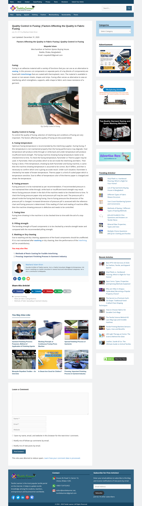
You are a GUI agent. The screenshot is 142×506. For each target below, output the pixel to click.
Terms (56, 2)
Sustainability (66, 14)
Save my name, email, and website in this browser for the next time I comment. (46, 435)
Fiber (12, 14)
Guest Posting (37, 2)
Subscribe (99, 493)
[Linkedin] (19, 278)
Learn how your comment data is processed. (62, 458)
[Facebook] (15, 278)
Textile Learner (68, 504)
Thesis (76, 14)
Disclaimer (65, 2)
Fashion (43, 14)
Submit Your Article (78, 2)
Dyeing (18, 14)
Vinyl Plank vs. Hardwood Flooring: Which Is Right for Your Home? (118, 181)
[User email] (28, 278)
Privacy (48, 2)
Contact (27, 2)
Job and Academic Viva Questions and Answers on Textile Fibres (118, 217)
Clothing (35, 14)
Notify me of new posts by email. (27, 446)
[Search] (129, 8)
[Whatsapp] (24, 278)
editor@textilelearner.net (65, 490)
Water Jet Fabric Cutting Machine (25, 299)
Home (12, 2)
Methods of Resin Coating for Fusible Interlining (36, 253)
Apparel (26, 14)
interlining (82, 240)
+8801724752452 (63, 485)
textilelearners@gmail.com (66, 493)
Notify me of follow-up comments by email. (31, 440)
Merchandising (54, 14)
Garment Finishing (20, 296)
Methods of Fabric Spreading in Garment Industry (30, 301)
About (19, 2)
